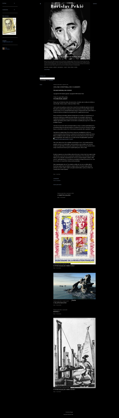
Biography (60, 67)
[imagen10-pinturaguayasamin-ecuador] (63, 139)
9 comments (58, 391)
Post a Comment (56, 180)
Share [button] (41, 84)
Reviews (46, 67)
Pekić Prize (71, 67)
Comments (6, 49)
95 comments (58, 305)
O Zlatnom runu (60, 303)
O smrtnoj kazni (63, 195)
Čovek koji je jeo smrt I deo (63, 266)
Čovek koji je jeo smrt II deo (64, 389)
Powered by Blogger (69, 412)
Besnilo (56, 312)
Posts (5, 48)
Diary (65, 67)
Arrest (55, 67)
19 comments (62, 197)
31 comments (58, 313)
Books (51, 67)
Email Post (58, 174)
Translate (51, 80)
